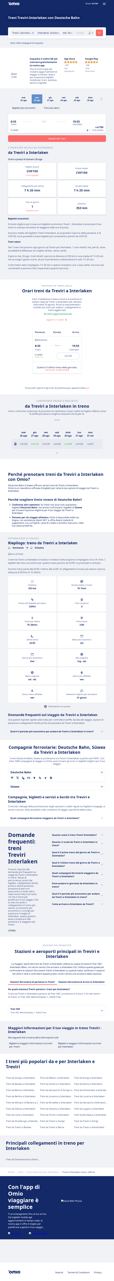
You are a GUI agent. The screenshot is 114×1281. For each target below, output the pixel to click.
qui (87, 388)
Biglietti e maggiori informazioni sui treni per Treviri (30, 1045)
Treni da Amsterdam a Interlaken (91, 1090)
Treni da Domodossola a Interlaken (24, 1159)
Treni (20, 1172)
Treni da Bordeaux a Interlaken (90, 1114)
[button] (67, 33)
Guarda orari (32, 210)
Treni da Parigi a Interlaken (88, 1077)
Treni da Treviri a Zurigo (52, 1121)
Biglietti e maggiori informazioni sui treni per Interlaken (79, 1045)
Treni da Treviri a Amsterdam (89, 1127)
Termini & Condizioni (79, 1272)
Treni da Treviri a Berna (52, 1127)
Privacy (97, 1272)
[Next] (101, 99)
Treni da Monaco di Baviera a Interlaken (27, 1102)
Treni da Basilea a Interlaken (20, 1083)
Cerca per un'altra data (57, 370)
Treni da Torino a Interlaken (54, 1114)
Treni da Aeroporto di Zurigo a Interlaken (61, 1090)
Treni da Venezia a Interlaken (55, 1108)
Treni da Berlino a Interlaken (21, 1096)
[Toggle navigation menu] (104, 4)
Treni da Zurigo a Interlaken (20, 1077)
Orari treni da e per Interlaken (43, 1172)
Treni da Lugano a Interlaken (89, 1108)
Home (11, 1172)
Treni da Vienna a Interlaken (20, 1108)
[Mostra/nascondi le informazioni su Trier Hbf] (102, 1010)
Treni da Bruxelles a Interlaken (56, 1102)
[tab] (24, 108)
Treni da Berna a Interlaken (20, 1090)
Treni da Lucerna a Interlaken (89, 1096)
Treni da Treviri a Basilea (18, 1127)
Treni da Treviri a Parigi (86, 1121)
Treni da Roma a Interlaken (88, 1083)
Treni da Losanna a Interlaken (55, 1096)
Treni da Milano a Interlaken (54, 1077)
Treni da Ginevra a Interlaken (55, 1083)
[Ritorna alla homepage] (13, 4)
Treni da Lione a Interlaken (20, 1114)
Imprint (59, 1272)
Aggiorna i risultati (55, 319)
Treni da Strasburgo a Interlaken (23, 1121)
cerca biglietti (32, 175)
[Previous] (15, 434)
